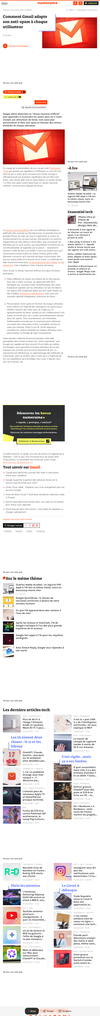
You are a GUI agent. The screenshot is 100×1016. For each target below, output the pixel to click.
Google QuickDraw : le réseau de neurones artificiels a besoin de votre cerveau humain (37, 601)
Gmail (35, 467)
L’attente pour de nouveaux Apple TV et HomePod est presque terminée (34, 795)
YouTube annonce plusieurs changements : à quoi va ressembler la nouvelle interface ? (34, 915)
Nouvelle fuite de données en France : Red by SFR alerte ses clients (34, 872)
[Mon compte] (75, 3)
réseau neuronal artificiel (17, 230)
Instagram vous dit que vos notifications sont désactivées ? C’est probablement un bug (85, 872)
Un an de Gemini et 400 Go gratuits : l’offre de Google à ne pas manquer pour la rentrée (34, 934)
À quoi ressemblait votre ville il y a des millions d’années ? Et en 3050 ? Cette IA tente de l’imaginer (85, 771)
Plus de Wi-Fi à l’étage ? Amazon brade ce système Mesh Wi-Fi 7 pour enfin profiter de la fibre (33, 723)
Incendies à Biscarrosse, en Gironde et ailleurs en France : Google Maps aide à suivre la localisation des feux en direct (82, 270)
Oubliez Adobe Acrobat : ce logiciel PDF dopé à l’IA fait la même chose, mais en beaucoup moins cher (38, 587)
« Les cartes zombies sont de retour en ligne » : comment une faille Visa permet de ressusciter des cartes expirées (85, 920)
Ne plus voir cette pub (12, 83)
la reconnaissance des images (43, 262)
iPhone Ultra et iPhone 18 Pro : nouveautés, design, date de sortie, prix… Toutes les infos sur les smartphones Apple (88, 221)
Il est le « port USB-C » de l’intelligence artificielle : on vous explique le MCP (85, 723)
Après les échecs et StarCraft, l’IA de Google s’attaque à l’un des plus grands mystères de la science (39, 625)
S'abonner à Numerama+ (32, 441)
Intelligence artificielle (87, 10)
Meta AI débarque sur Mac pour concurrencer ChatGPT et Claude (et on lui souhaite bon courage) (33, 954)
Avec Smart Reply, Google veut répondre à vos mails (40, 649)
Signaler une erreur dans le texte (17, 519)
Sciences (41, 531)
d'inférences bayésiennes (32, 293)
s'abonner (92, 3)
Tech (71, 10)
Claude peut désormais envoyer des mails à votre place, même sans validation (84, 939)
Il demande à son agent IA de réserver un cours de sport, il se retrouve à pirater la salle (81, 233)
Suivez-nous (41, 102)
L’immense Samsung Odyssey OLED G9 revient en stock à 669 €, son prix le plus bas (34, 896)
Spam (29, 531)
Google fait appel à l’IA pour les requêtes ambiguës (39, 636)
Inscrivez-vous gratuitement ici (17, 462)
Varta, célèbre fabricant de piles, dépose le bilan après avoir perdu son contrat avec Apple (82, 258)
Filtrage (8, 531)
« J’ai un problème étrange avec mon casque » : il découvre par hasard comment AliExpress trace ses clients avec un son (34, 776)
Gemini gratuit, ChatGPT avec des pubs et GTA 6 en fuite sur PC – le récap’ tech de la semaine (84, 791)
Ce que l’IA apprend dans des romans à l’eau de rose (38, 612)
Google (19, 531)
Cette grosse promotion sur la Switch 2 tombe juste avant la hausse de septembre (83, 958)
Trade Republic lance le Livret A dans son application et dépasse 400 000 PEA (84, 900)
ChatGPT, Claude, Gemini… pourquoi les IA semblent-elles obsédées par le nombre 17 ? (33, 756)
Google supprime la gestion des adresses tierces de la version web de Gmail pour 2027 (31, 481)
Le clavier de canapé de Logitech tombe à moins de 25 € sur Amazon (85, 743)
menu (4, 3)
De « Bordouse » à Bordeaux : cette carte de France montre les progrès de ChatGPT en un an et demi (84, 810)
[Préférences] (80, 3)
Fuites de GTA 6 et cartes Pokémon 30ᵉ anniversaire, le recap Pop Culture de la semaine (34, 815)
